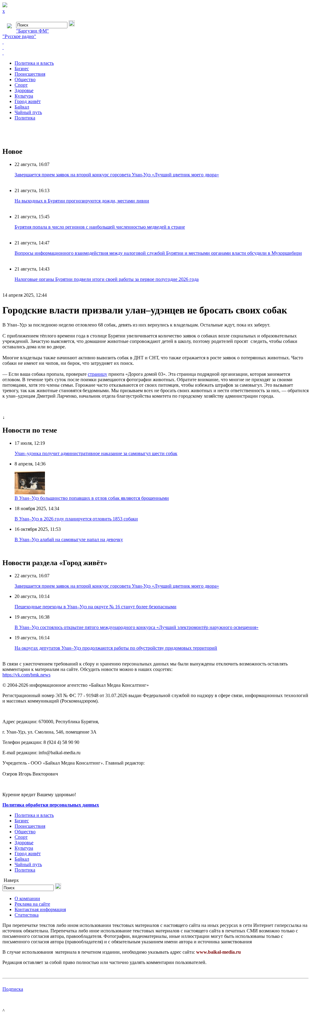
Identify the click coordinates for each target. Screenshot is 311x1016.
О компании (27, 898)
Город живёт (28, 101)
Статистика (27, 915)
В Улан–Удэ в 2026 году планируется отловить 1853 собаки (76, 518)
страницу (97, 374)
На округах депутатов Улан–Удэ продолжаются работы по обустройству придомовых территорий (116, 648)
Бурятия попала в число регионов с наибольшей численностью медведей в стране (100, 227)
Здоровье (24, 90)
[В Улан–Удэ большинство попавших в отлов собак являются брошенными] (30, 492)
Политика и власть (34, 63)
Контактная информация (40, 909)
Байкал (22, 106)
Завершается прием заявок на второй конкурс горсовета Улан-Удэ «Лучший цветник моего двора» (117, 174)
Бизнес (22, 68)
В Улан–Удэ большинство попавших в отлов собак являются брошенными (92, 498)
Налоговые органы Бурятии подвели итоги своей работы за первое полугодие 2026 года (107, 279)
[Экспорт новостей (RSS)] (155, 47)
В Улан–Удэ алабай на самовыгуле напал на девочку (69, 539)
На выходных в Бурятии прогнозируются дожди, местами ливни (82, 200)
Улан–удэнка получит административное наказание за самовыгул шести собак (96, 453)
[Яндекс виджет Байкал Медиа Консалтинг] (155, 53)
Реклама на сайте (32, 904)
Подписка (12, 989)
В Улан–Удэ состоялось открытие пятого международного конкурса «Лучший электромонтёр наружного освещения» (136, 627)
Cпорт (21, 85)
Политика (25, 117)
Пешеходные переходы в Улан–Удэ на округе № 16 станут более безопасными (95, 606)
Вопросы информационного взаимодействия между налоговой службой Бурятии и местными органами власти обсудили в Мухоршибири (158, 253)
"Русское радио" (19, 36)
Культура (24, 95)
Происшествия (30, 74)
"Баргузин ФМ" (32, 30)
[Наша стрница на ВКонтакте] (155, 42)
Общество (25, 79)
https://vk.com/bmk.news (26, 674)
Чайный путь (28, 112)
